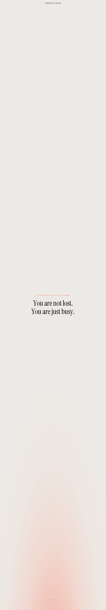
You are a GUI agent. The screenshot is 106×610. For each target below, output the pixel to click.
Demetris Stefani (53, 3)
